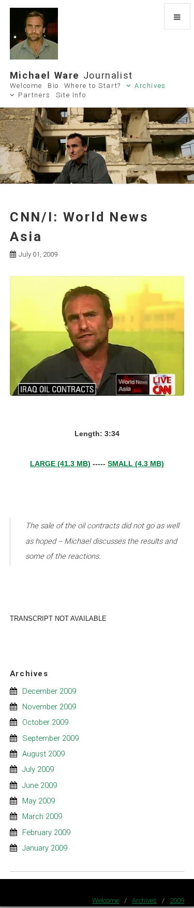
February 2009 (46, 832)
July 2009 (38, 769)
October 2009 (45, 722)
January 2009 (44, 848)
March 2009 (42, 816)
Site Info (71, 95)
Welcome (26, 86)
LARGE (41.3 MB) (60, 463)
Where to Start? (92, 86)
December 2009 (49, 691)
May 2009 (38, 801)
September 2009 (50, 738)
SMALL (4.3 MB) (136, 463)
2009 (177, 900)
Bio (53, 86)
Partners (34, 95)
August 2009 (43, 753)
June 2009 (39, 785)
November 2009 (49, 706)
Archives (150, 86)
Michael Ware (71, 75)
